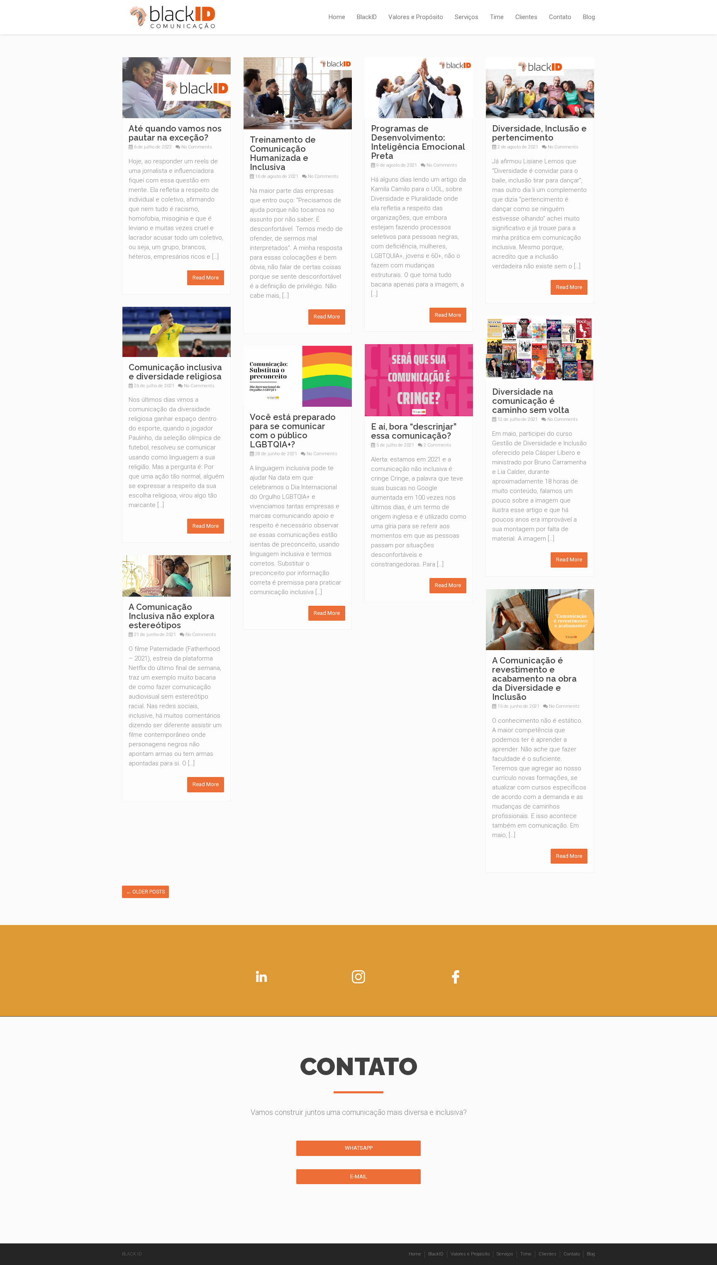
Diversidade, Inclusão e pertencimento (539, 133)
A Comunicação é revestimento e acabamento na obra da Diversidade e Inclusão (534, 679)
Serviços (466, 17)
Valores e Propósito (415, 17)
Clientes (526, 17)
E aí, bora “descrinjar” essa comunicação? (413, 431)
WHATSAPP (359, 1148)
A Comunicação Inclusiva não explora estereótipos (172, 616)
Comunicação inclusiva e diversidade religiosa (175, 371)
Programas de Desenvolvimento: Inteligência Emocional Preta (418, 142)
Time (497, 17)
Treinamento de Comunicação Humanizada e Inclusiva (283, 153)
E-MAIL (358, 1176)
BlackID (367, 17)
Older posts (145, 892)
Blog (589, 17)
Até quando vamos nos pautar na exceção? (175, 133)
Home (337, 17)
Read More (206, 277)
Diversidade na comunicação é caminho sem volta (530, 401)
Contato (560, 17)
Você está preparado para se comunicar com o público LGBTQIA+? (293, 430)
